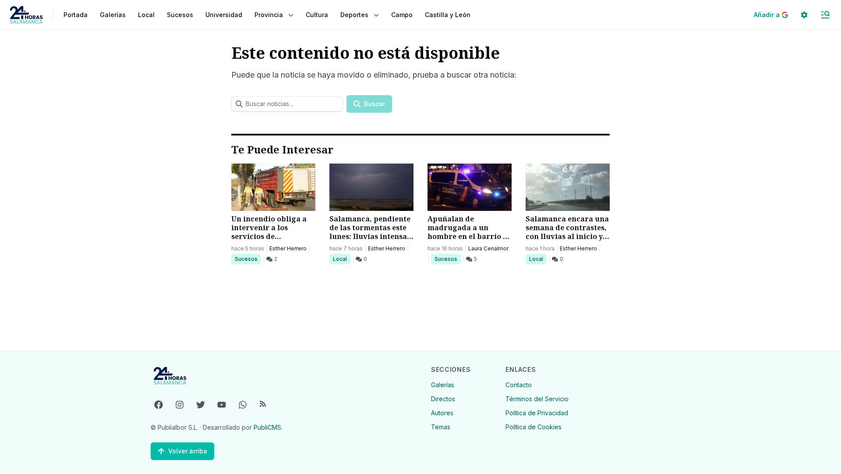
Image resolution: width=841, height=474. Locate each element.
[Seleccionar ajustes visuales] (804, 15)
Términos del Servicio (537, 399)
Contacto (518, 384)
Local (341, 258)
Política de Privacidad (536, 413)
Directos (443, 399)
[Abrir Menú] (825, 15)
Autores (442, 413)
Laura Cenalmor (488, 248)
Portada (76, 14)
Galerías (113, 14)
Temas (440, 427)
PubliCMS (267, 427)
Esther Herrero (288, 248)
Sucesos (247, 258)
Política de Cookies (533, 427)
